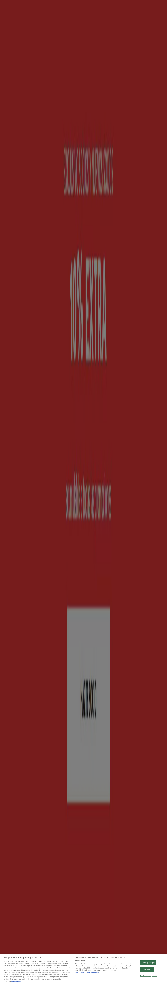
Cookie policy (16, 981)
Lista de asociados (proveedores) (87, 973)
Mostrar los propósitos (148, 976)
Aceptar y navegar (148, 963)
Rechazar (147, 969)
